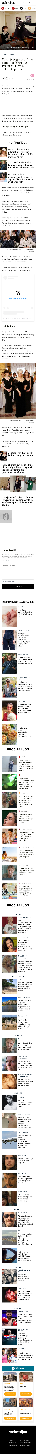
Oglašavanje (13, 1445)
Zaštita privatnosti (25, 1442)
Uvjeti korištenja (24, 1440)
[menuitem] (29, 3)
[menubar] (29, 3)
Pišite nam (12, 1440)
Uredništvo (12, 1442)
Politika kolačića (24, 1445)
